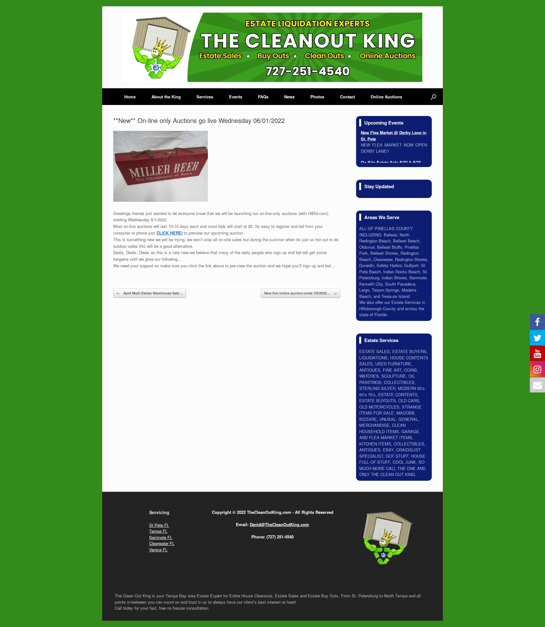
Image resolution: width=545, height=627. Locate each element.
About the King (166, 97)
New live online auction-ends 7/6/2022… (300, 293)
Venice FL (158, 550)
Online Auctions (386, 97)
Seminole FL (160, 537)
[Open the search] (433, 96)
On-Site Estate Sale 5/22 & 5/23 (391, 160)
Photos (317, 97)
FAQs (263, 97)
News (289, 97)
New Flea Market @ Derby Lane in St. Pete (393, 133)
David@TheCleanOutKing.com (279, 524)
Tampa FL (158, 531)
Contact (347, 97)
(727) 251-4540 (280, 537)
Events (235, 97)
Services (204, 97)
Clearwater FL (161, 543)
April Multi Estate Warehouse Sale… (150, 293)
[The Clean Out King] (272, 47)
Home (130, 97)
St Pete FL (159, 525)
